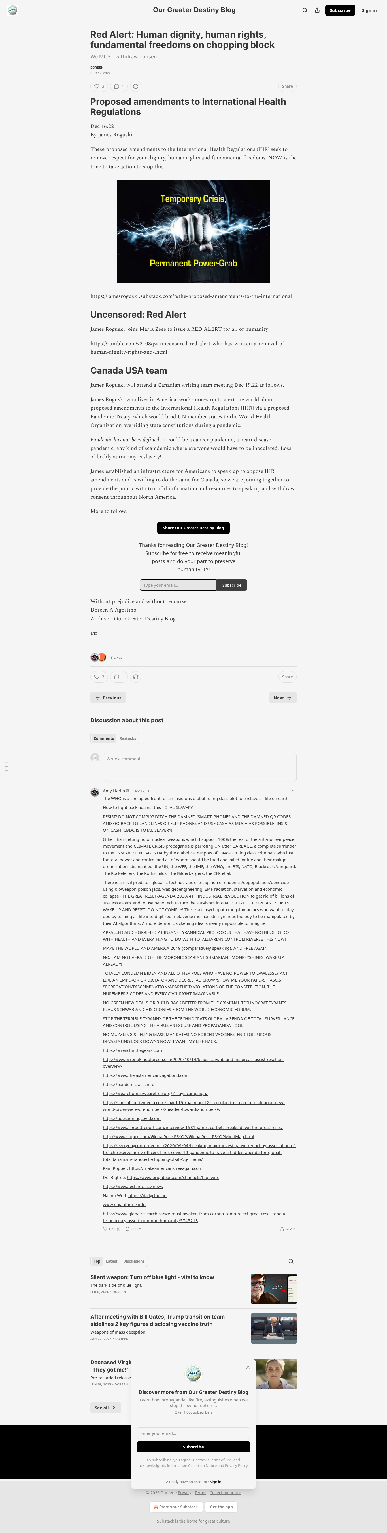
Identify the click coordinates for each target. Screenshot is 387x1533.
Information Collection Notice (192, 1465)
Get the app (221, 1506)
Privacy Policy (236, 1465)
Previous (112, 697)
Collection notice (225, 1492)
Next (279, 697)
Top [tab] (97, 1261)
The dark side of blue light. (116, 1285)
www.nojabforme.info (124, 1204)
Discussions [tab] (133, 1261)
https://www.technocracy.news (133, 1186)
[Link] (82, 106)
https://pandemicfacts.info (128, 1084)
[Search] (305, 10)
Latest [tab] (112, 1261)
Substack (165, 1521)
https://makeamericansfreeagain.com (166, 1168)
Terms (200, 1492)
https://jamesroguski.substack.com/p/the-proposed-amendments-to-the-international (191, 296)
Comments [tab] (104, 738)
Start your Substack (178, 1506)
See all (102, 1407)
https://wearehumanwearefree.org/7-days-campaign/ (155, 1093)
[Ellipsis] (293, 790)
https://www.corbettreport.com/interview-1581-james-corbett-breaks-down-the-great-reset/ (193, 1127)
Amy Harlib (114, 790)
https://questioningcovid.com (132, 1118)
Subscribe (340, 10)
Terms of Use (221, 1459)
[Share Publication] (317, 10)
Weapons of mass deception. (118, 1332)
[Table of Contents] (6, 766)
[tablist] (114, 738)
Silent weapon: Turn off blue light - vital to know (152, 1277)
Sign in (369, 10)
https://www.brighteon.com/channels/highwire (173, 1177)
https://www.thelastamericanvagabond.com (146, 1075)
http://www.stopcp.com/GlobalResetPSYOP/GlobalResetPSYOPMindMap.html (178, 1136)
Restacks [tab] (128, 738)
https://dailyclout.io (147, 1195)
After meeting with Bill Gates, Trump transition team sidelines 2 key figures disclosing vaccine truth (157, 1320)
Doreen (96, 68)
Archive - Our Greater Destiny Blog (133, 619)
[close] (247, 1367)
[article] (193, 1288)
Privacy (184, 1492)
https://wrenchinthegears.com (132, 1050)
